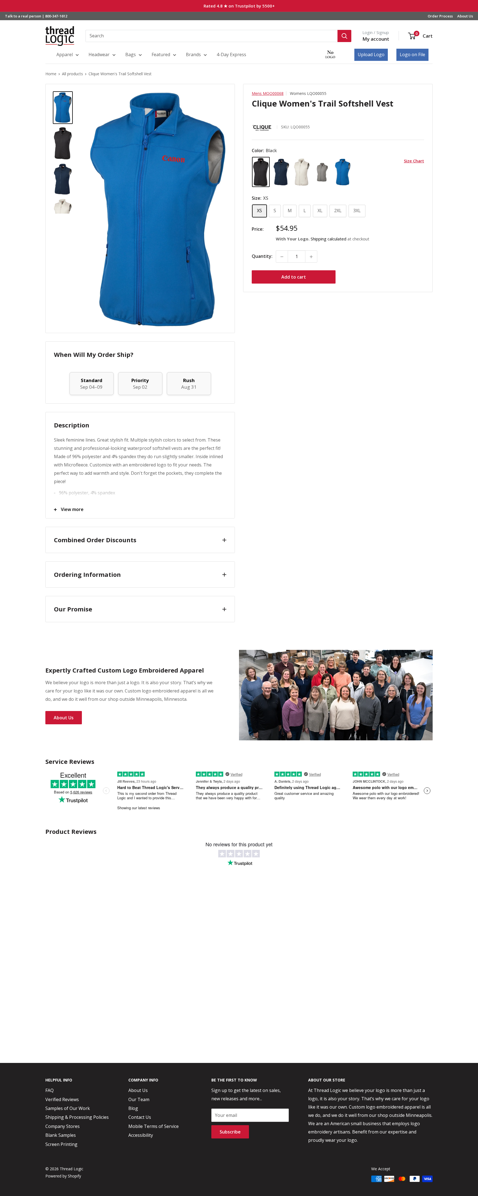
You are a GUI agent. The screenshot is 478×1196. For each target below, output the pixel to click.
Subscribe (230, 1132)
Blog (133, 1108)
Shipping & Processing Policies (77, 1117)
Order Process (440, 16)
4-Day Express (231, 54)
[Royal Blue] (343, 172)
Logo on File (412, 54)
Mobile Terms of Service (153, 1126)
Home (50, 73)
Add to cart (293, 277)
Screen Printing (61, 1144)
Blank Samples (60, 1135)
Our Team (138, 1099)
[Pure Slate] (322, 172)
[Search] (344, 36)
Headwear (99, 54)
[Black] (261, 172)
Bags (130, 54)
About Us (465, 16)
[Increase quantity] (311, 257)
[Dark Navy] (281, 172)
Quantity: (262, 256)
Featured (161, 54)
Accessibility (140, 1135)
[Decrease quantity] (282, 257)
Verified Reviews (62, 1099)
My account (375, 39)
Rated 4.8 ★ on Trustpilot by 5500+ (239, 6)
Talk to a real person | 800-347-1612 (36, 16)
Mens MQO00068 (268, 93)
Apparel (64, 54)
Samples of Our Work (67, 1108)
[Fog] (302, 172)
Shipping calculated (328, 239)
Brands (193, 54)
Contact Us (139, 1117)
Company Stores (62, 1126)
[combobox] (211, 36)
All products (72, 73)
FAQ (49, 1090)
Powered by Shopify (63, 1176)
